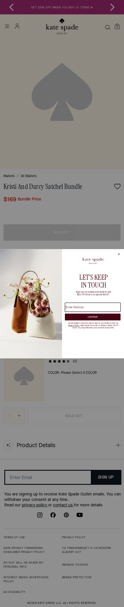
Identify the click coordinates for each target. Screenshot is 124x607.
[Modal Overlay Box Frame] (62, 303)
